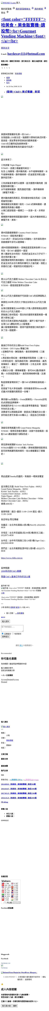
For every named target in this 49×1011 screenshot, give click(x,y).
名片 (8, 83)
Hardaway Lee (5, 963)
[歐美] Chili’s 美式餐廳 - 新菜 (23, 91)
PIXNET (12, 977)
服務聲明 (28, 979)
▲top (3, 617)
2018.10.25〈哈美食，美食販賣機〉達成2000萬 (19, 798)
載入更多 (5, 621)
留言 (17, 607)
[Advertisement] (24, 848)
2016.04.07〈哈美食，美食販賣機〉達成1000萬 (19, 789)
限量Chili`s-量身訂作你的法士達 (15, 576)
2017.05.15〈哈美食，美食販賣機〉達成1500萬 (19, 793)
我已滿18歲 (6, 1006)
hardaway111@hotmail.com (26, 53)
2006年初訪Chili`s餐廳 (11, 571)
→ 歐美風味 (19, 613)
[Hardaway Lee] (2, 966)
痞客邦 (12, 607)
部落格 (8, 80)
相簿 (8, 78)
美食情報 (18, 73)
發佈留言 (5, 637)
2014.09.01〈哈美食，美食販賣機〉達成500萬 (18, 784)
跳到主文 (5, 48)
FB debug (4, 802)
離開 (15, 1006)
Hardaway (4, 968)
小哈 (2, 593)
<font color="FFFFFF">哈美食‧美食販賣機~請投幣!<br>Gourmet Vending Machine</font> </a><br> (23, 30)
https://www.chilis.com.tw (12, 558)
